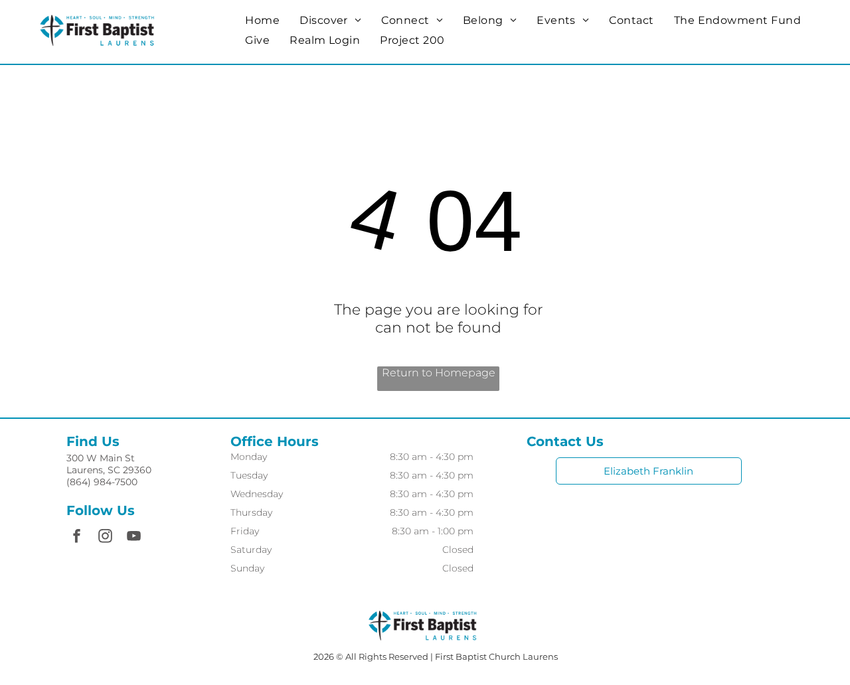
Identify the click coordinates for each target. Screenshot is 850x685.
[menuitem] (262, 20)
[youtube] (134, 537)
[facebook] (77, 537)
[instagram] (105, 537)
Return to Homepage (438, 372)
